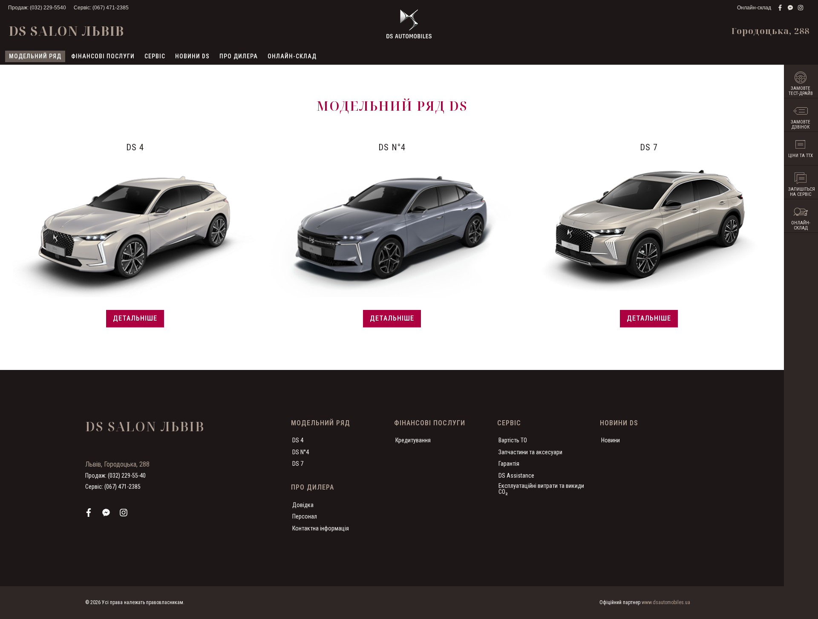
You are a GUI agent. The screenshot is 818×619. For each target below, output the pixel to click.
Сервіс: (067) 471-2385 (101, 8)
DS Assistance (516, 475)
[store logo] (409, 24)
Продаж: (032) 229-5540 (37, 8)
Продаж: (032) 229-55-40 (115, 475)
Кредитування (413, 440)
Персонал (304, 516)
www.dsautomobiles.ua (666, 602)
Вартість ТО (512, 440)
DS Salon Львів (66, 31)
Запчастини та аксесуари (530, 452)
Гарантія (508, 463)
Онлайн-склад (754, 8)
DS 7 (297, 463)
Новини (610, 440)
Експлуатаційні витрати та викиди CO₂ (541, 488)
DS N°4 (300, 452)
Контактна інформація (320, 528)
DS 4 (297, 440)
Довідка (303, 505)
